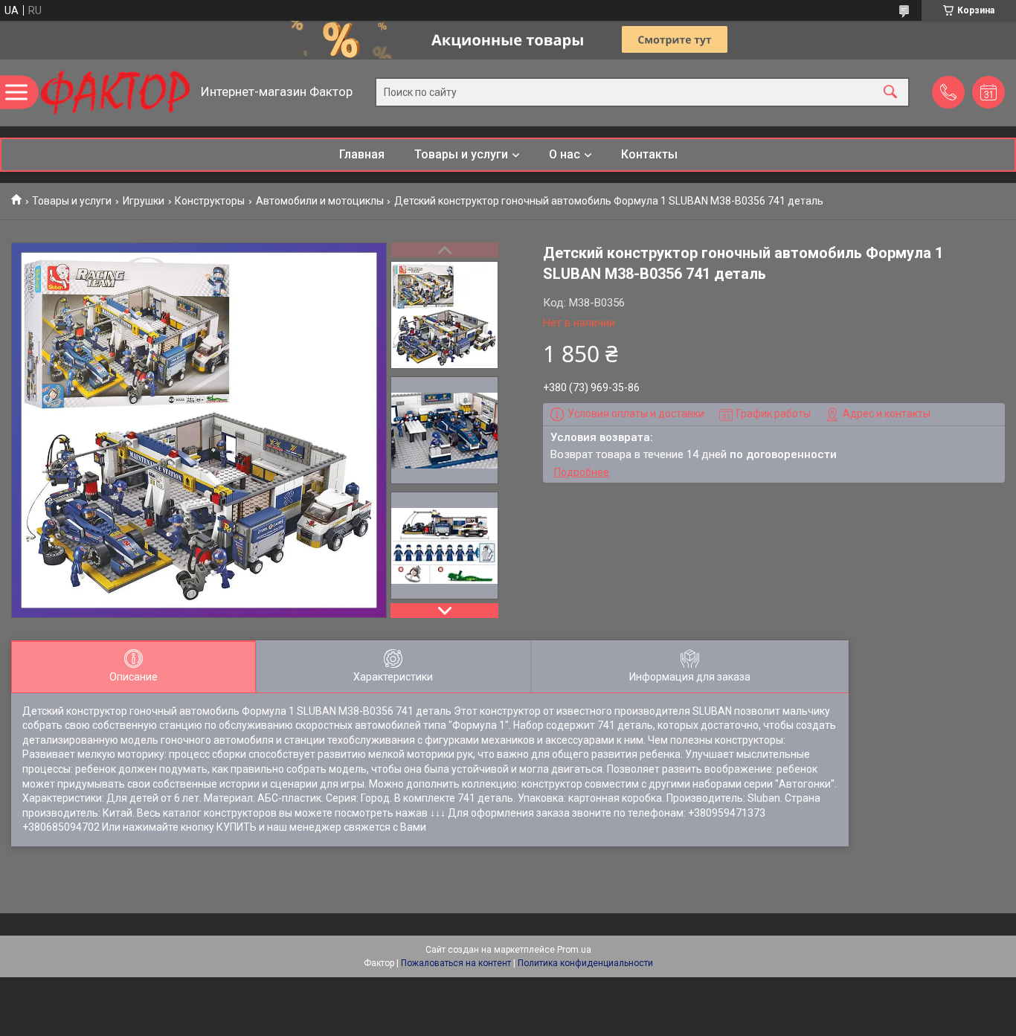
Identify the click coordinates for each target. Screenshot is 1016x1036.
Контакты (649, 154)
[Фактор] (115, 93)
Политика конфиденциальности (585, 963)
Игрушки (143, 201)
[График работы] (988, 92)
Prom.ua (574, 950)
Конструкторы (210, 201)
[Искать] (890, 92)
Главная (362, 154)
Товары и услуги (461, 154)
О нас (564, 154)
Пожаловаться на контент (456, 963)
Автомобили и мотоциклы (320, 201)
